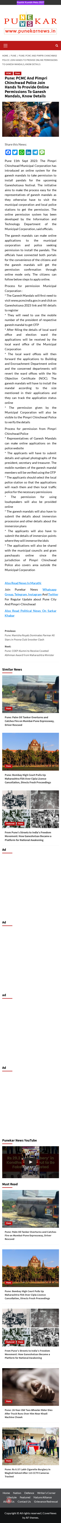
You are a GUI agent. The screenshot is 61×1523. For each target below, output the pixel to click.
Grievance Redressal (46, 1501)
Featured (10, 823)
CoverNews (49, 1513)
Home (6, 1492)
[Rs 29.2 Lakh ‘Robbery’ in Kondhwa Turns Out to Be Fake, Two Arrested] (30, 1162)
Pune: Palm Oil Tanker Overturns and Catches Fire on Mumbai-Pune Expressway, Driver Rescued (29, 721)
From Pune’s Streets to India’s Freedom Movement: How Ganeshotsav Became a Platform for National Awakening (28, 836)
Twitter (53, 594)
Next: (29, 651)
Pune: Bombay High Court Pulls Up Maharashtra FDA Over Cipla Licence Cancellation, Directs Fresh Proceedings (28, 778)
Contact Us (24, 1501)
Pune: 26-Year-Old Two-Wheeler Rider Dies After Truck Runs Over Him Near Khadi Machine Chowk (29, 1413)
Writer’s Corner (46, 1492)
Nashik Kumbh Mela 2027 (30, 2)
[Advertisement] (30, 885)
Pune (17, 73)
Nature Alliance (43, 1497)
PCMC (8, 73)
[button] (5, 45)
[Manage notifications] (9, 1500)
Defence (29, 1492)
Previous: (30, 635)
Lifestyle (12, 1497)
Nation (17, 1492)
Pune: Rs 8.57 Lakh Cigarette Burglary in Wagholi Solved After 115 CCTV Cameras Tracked (27, 1473)
